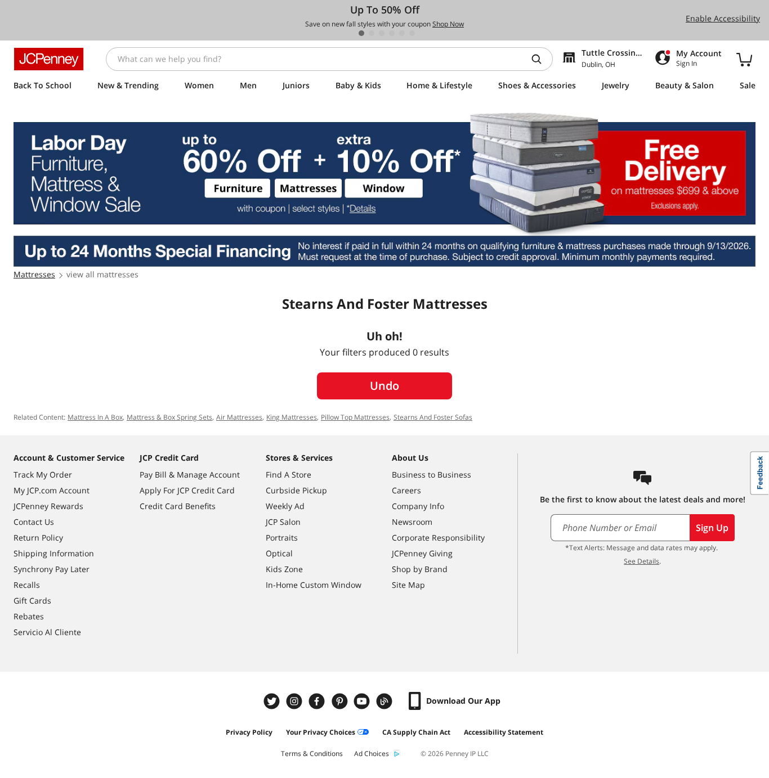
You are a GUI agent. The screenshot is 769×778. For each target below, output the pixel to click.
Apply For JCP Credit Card (187, 490)
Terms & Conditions (312, 753)
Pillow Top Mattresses (355, 417)
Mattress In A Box (95, 417)
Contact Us (34, 521)
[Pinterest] (340, 701)
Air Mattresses (239, 417)
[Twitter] (273, 701)
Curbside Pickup (296, 490)
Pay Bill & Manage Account (190, 474)
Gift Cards (32, 600)
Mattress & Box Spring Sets (169, 417)
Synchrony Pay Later (52, 569)
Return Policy (38, 537)
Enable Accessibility (723, 18)
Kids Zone (284, 569)
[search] (541, 59)
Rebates (29, 616)
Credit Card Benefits (178, 506)
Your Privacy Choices (320, 732)
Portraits (282, 537)
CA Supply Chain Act (416, 732)
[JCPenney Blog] (385, 701)
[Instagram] (295, 701)
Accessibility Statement (503, 732)
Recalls (27, 584)
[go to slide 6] (412, 33)
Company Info (418, 506)
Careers (406, 490)
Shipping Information (54, 553)
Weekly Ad (285, 506)
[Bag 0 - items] (744, 59)
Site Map (408, 584)
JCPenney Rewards (48, 506)
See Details (641, 561)
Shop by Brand (420, 569)
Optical (279, 553)
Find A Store (288, 474)
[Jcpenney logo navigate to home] (49, 59)
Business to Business (431, 474)
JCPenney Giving (422, 553)
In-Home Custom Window (313, 584)
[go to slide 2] (371, 33)
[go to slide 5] (402, 33)
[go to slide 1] (361, 33)
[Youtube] (363, 701)
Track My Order (43, 474)
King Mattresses (291, 417)
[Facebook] (318, 701)
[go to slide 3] (381, 33)
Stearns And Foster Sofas (433, 417)
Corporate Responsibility (438, 537)
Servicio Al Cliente (47, 632)
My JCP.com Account (52, 490)
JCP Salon (283, 521)
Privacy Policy (249, 732)
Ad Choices (371, 753)
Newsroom (412, 521)
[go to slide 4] (392, 33)
